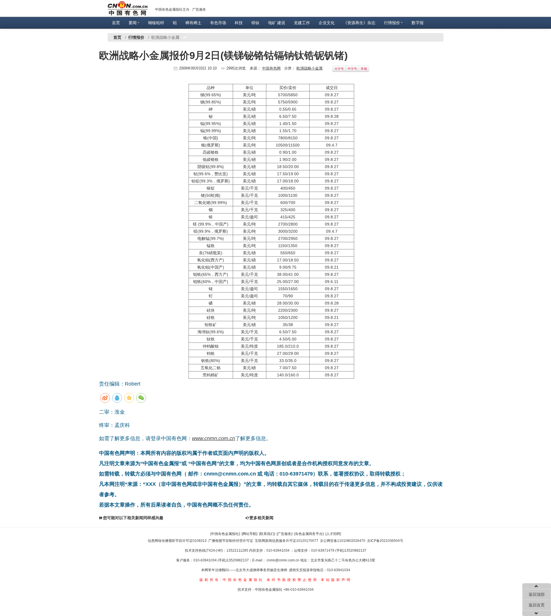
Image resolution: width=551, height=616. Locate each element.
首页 (116, 22)
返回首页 (537, 605)
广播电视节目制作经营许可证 (230, 541)
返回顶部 (537, 594)
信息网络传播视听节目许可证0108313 (177, 541)
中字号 (352, 68)
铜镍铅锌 (156, 22)
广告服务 (199, 9)
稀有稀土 (193, 22)
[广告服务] (284, 534)
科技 (239, 22)
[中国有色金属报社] (225, 534)
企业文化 (327, 22)
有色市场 (218, 22)
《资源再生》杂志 (359, 22)
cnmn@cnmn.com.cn (283, 560)
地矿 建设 (276, 22)
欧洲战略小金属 (309, 68)
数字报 (418, 22)
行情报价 (392, 22)
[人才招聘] (333, 534)
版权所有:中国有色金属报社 (231, 580)
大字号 (339, 68)
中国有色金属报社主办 (172, 9)
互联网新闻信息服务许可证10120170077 (286, 541)
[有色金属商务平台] (308, 534)
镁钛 (255, 22)
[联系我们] (267, 534)
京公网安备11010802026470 (342, 541)
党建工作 (302, 22)
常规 (364, 68)
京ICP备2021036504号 (385, 541)
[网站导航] (249, 534)
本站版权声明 (336, 580)
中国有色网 (271, 68)
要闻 (133, 22)
